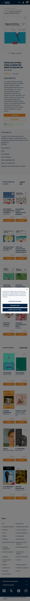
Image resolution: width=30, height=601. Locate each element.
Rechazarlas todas (15, 305)
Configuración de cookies (15, 301)
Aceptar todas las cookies (14, 309)
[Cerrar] (27, 289)
